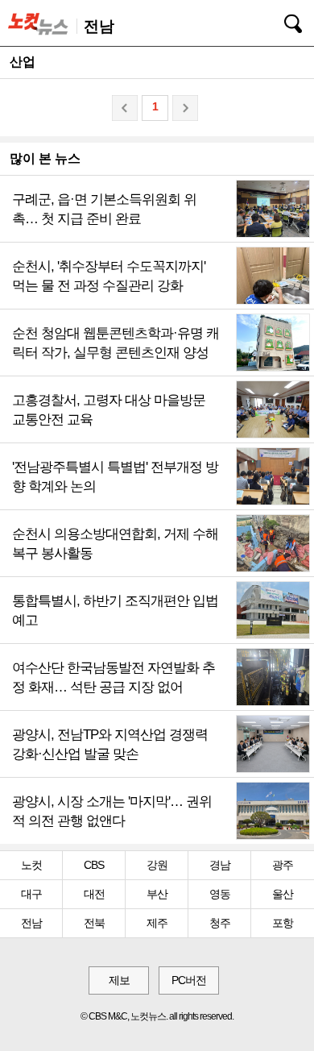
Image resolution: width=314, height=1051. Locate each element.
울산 (282, 893)
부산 (157, 893)
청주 (219, 922)
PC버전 (188, 980)
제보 (119, 980)
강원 (157, 864)
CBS (94, 864)
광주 (282, 864)
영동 (219, 893)
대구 (31, 893)
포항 (282, 922)
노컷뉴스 (41, 23)
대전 (94, 893)
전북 (94, 922)
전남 (31, 922)
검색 (282, 21)
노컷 (31, 864)
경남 (219, 864)
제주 (157, 922)
